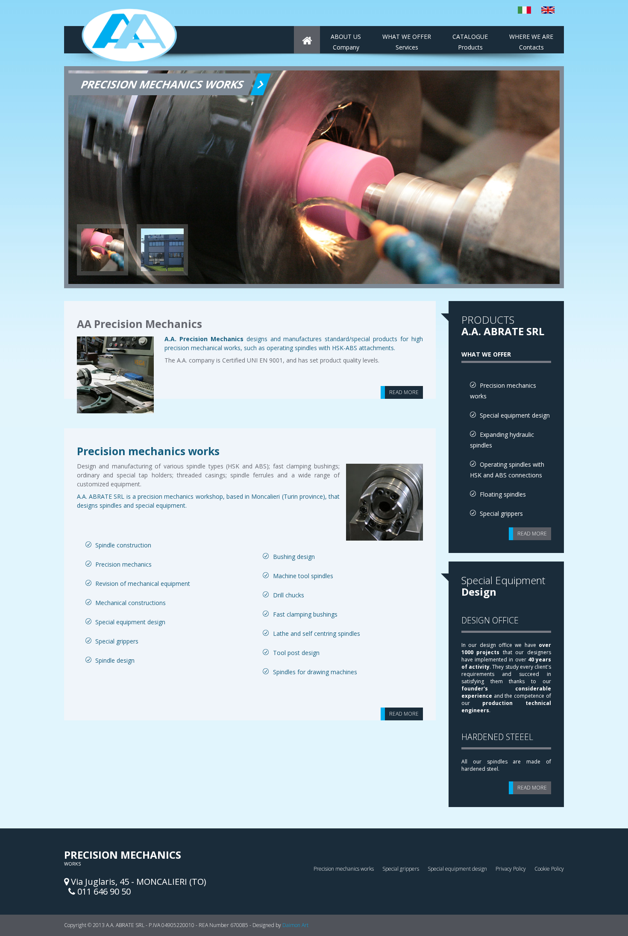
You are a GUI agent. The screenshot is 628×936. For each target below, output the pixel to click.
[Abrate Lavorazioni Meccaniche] (307, 39)
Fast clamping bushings (305, 614)
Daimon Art (295, 925)
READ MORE (404, 392)
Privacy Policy (511, 868)
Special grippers (116, 641)
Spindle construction (123, 545)
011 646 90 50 (103, 891)
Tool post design (296, 653)
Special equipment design (130, 622)
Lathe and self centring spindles (316, 633)
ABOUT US (346, 41)
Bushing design (294, 557)
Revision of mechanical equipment (142, 583)
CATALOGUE (470, 41)
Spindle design (115, 660)
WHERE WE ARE (531, 41)
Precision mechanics (123, 564)
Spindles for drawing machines (315, 672)
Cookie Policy (549, 868)
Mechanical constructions (130, 603)
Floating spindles (503, 494)
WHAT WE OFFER (406, 41)
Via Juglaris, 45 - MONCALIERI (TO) (137, 881)
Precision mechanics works (148, 451)
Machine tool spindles (303, 576)
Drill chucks (288, 595)
